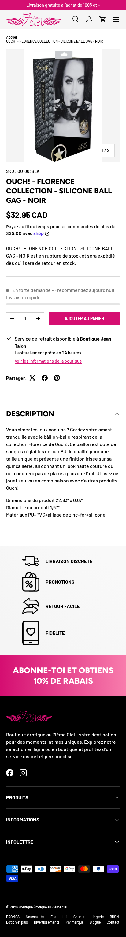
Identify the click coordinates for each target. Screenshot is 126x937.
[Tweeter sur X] (32, 378)
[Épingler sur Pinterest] (57, 378)
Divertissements (47, 922)
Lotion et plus (17, 922)
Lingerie (97, 917)
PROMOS (13, 917)
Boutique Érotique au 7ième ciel (43, 907)
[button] (102, 19)
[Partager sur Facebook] (45, 378)
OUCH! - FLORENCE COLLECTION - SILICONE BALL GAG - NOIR (54, 41)
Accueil (12, 37)
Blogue (95, 922)
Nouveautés (35, 917)
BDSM (114, 917)
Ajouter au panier (84, 318)
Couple (78, 917)
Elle (53, 917)
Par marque (74, 922)
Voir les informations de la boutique (48, 361)
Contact (113, 922)
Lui (64, 917)
